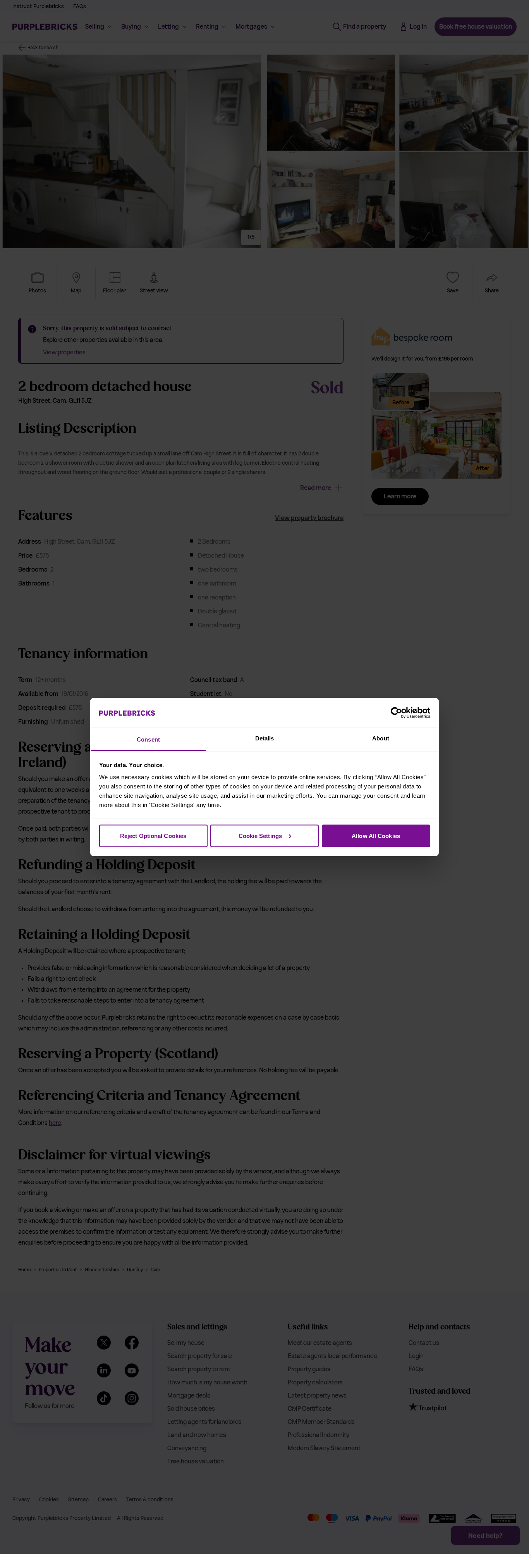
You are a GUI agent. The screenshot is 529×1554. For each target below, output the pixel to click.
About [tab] (380, 738)
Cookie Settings (260, 835)
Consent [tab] (148, 739)
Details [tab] (264, 738)
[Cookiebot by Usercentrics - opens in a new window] (396, 712)
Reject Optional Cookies (153, 835)
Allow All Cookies (376, 835)
